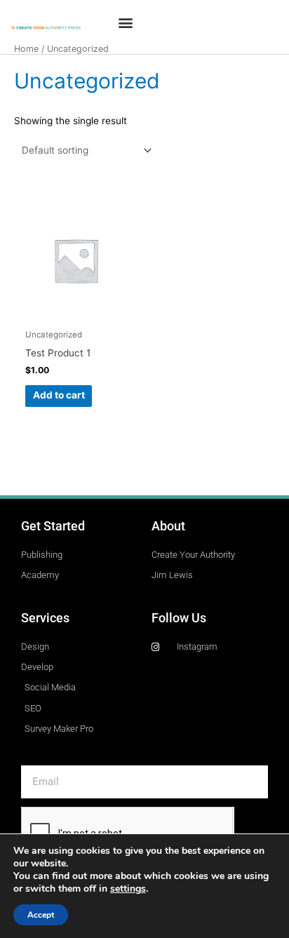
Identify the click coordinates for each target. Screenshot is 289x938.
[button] (125, 22)
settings (128, 889)
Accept (40, 914)
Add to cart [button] (59, 395)
